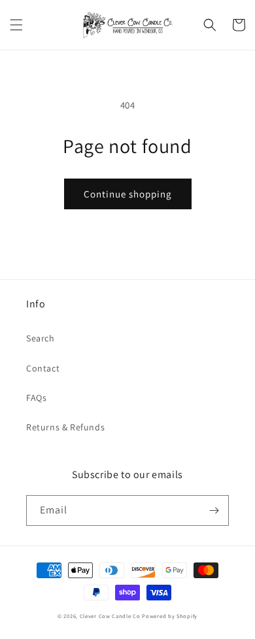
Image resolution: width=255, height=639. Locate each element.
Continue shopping (128, 194)
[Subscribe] (213, 510)
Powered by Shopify (169, 615)
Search (40, 338)
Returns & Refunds (65, 427)
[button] (16, 24)
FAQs (36, 398)
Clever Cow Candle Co (110, 615)
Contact (43, 368)
